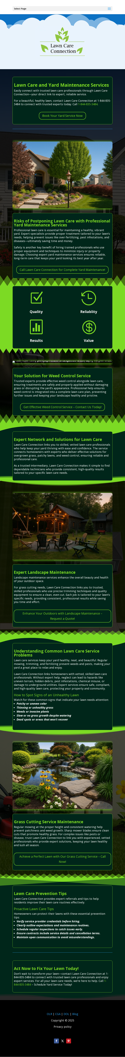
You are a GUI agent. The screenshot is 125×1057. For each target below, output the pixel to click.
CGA (58, 1014)
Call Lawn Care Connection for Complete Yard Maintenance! (62, 270)
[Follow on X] (62, 1041)
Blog (75, 1014)
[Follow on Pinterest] (68, 1041)
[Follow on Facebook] (56, 1041)
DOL (67, 1014)
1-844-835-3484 (88, 104)
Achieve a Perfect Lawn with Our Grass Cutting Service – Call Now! (62, 859)
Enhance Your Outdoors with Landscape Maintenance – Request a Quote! (62, 616)
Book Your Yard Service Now (62, 116)
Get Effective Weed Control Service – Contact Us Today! (62, 407)
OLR (49, 1014)
